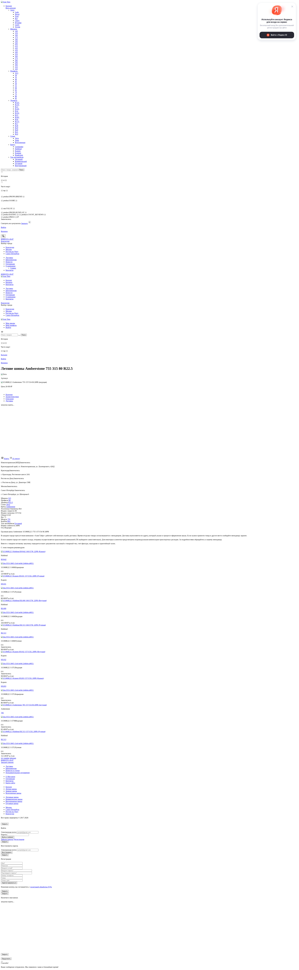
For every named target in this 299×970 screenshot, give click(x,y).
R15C (17, 113)
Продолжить (6, 959)
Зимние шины (11, 791)
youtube (6, 758)
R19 (16, 128)
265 (16, 56)
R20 (16, 130)
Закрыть (24, 223)
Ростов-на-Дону (12, 252)
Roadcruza (19, 155)
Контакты (9, 270)
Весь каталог (11, 8)
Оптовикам (10, 264)
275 (16, 58)
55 (16, 86)
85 (16, 98)
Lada (17, 12)
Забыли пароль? (7, 839)
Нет (8, 521)
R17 (16, 124)
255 (16, 54)
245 (16, 52)
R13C (17, 105)
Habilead (18, 149)
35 (16, 77)
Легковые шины (12, 797)
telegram (13, 758)
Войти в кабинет (7, 837)
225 (16, 48)
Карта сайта (10, 783)
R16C (17, 117)
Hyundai (18, 23)
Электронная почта (8, 832)
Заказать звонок (7, 762)
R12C (17, 103)
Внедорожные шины (14, 801)
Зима (17, 140)
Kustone (18, 153)
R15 (16, 115)
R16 (16, 119)
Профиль (14, 71)
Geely (17, 25)
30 (16, 75)
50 (16, 84)
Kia (16, 18)
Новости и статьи (13, 771)
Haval (17, 14)
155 (16, 33)
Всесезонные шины (13, 793)
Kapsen (18, 151)
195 (16, 42)
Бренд (12, 145)
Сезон (12, 136)
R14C (17, 109)
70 (16, 92)
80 (16, 96)
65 (16, 90)
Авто (12, 10)
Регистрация (19, 839)
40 (16, 79)
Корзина (9, 282)
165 (16, 35)
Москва (9, 249)
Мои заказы (10, 323)
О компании (10, 266)
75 (16, 94)
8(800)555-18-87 (7, 239)
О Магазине (10, 777)
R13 (16, 107)
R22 (16, 134)
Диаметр (13, 100)
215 (16, 46)
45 (16, 82)
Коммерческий (21, 161)
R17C (17, 121)
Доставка (9, 258)
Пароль (4, 835)
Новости (9, 262)
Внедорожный (21, 166)
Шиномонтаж (11, 260)
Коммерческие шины (14, 799)
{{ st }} (4, 180)
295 (16, 63)
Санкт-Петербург (12, 254)
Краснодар (5, 241)
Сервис (13, 268)
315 (16, 67)
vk (2, 758)
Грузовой (18, 164)
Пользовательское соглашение (18, 773)
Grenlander (19, 147)
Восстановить (7, 852)
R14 (16, 111)
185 (16, 40)
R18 (16, 126)
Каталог (9, 6)
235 (16, 50)
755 (8, 519)
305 (16, 65)
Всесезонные (20, 142)
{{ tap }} (4, 190)
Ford (16, 16)
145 (16, 31)
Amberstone (10, 507)
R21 (16, 132)
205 (16, 44)
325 (16, 69)
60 (16, 88)
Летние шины (11, 789)
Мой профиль (11, 325)
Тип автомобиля (16, 157)
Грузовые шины (12, 803)
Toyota (17, 27)
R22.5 (10, 502)
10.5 (16, 73)
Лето (17, 138)
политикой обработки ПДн (41, 887)
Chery (17, 21)
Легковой (19, 159)
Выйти (8, 327)
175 (16, 37)
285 (16, 61)
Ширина (13, 29)
